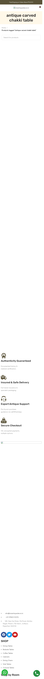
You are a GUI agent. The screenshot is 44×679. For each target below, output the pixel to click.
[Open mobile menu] (3, 8)
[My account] (7, 8)
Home (4, 28)
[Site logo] (21, 8)
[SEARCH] (38, 37)
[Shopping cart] (35, 8)
